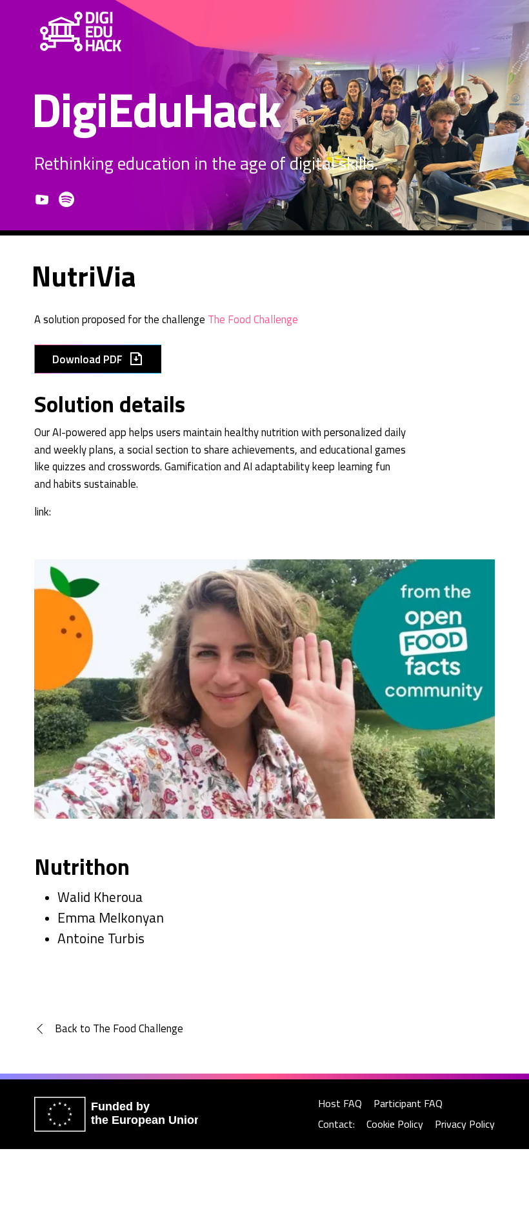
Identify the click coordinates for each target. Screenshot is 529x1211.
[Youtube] (42, 199)
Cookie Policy (394, 1124)
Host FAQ (340, 1103)
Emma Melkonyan (110, 917)
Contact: (336, 1124)
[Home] (80, 32)
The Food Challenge (253, 319)
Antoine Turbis (101, 938)
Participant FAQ (408, 1103)
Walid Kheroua (100, 896)
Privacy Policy (465, 1124)
